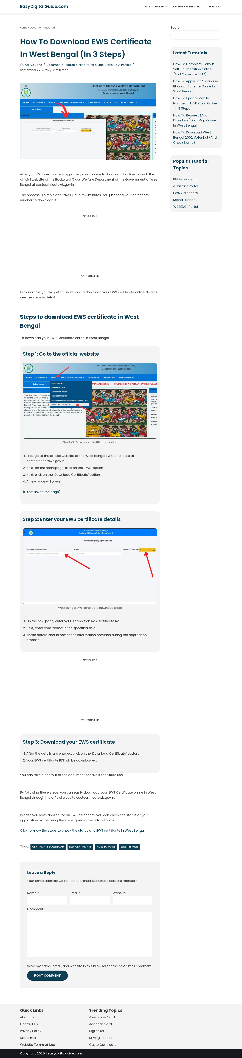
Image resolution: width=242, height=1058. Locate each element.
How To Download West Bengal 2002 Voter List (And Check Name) (195, 137)
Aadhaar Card (100, 1024)
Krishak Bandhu (185, 200)
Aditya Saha (33, 65)
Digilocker (96, 1031)
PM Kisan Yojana (186, 179)
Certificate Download (48, 846)
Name (33, 893)
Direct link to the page (41, 492)
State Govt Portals (118, 65)
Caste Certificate (102, 1044)
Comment (36, 909)
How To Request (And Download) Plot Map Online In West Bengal (194, 120)
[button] (166, 6)
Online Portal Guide (90, 65)
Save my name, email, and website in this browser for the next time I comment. (89, 966)
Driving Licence (100, 1038)
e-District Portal (185, 186)
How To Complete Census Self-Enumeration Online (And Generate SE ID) (194, 69)
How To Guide (106, 846)
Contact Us (29, 1024)
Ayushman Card (102, 1017)
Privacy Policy (30, 1031)
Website (119, 893)
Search (176, 27)
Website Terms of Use (37, 1044)
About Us (27, 1017)
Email (75, 893)
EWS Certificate (80, 846)
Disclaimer (28, 1038)
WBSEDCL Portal (185, 206)
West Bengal (129, 846)
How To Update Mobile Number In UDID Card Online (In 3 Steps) (195, 103)
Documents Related (186, 6)
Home (23, 27)
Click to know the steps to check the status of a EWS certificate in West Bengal (82, 830)
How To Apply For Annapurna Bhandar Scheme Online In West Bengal (196, 86)
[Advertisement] (90, 249)
